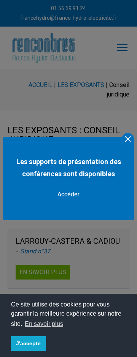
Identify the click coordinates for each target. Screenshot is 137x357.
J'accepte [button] (28, 343)
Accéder (68, 194)
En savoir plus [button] (44, 324)
